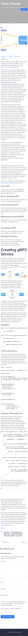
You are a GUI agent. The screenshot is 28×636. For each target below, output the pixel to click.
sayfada (3, 525)
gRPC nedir (6, 534)
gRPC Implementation (17, 532)
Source (3, 528)
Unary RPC (19, 535)
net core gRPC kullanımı (16, 534)
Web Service (17, 56)
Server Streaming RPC (9, 535)
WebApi (4, 58)
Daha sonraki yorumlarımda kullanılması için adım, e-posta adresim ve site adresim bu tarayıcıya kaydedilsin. (13, 603)
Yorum (3, 561)
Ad (2, 582)
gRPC (10, 56)
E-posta (3, 588)
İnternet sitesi (4, 595)
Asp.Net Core (4, 56)
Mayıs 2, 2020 (5, 59)
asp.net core (7, 532)
